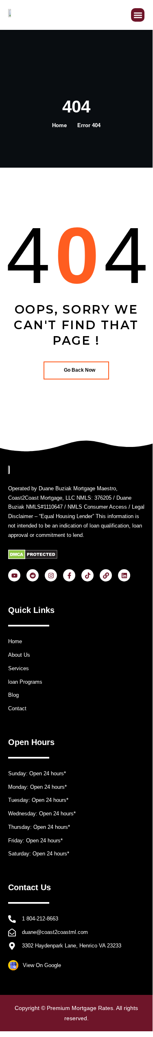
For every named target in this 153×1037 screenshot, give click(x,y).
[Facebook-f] (69, 575)
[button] (137, 15)
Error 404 (89, 125)
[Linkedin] (124, 575)
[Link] (106, 575)
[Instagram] (51, 575)
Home (59, 125)
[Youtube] (14, 575)
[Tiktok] (87, 575)
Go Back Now (79, 370)
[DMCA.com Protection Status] (32, 554)
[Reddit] (32, 575)
